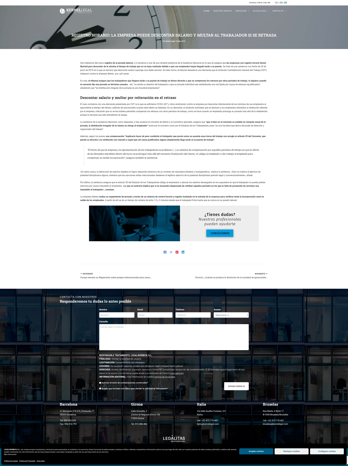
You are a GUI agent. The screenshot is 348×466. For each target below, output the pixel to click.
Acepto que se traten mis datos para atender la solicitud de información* (135, 388)
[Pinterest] (177, 252)
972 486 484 (141, 424)
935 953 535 (70, 420)
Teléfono (180, 309)
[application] (248, 10)
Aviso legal (41, 461)
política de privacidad (164, 377)
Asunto (218, 309)
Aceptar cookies (256, 451)
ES (285, 2)
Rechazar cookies (291, 451)
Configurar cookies (327, 451)
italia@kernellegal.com (208, 424)
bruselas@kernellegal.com (275, 424)
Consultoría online (259, 3)
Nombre (103, 309)
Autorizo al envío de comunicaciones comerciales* (125, 383)
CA (276, 2)
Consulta (103, 321)
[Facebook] (165, 252)
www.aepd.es (176, 373)
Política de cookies (11, 461)
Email (140, 309)
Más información (10, 454)
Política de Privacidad (27, 461)
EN (281, 2)
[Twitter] (171, 252)
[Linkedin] (183, 252)
